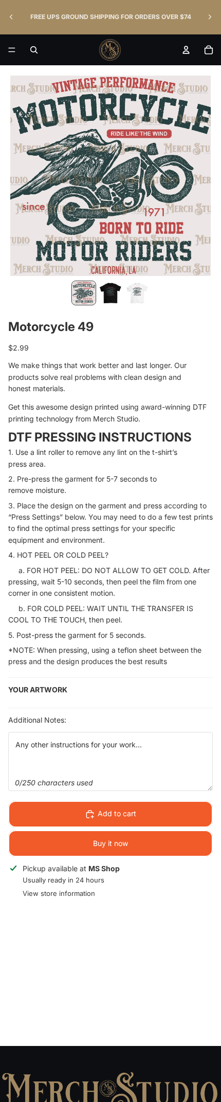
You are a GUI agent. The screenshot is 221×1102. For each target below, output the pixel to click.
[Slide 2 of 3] (110, 293)
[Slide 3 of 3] (137, 293)
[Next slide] (209, 17)
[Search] (34, 50)
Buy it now (110, 843)
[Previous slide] (11, 17)
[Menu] (12, 50)
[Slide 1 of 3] (83, 293)
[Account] (186, 50)
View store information (59, 893)
